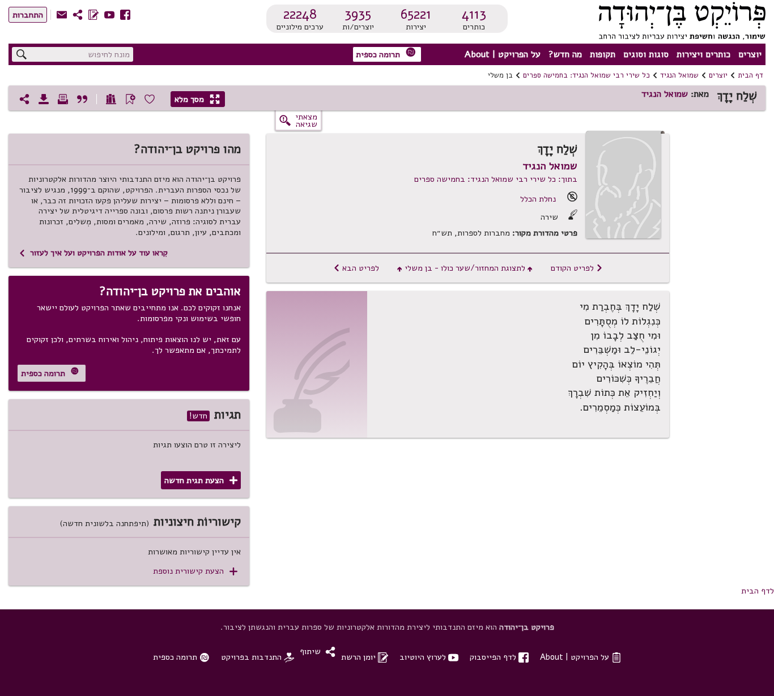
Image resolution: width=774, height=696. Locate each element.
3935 (358, 14)
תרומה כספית (386, 53)
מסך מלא (197, 99)
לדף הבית (757, 590)
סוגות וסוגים (646, 54)
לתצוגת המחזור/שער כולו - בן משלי (465, 268)
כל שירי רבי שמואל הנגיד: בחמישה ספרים (586, 75)
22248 (300, 14)
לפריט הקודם (577, 268)
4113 (474, 14)
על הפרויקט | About (503, 54)
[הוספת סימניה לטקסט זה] (130, 99)
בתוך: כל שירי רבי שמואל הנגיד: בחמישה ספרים (495, 179)
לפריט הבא (356, 268)
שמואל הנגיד (679, 75)
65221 (416, 14)
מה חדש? (565, 54)
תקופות (602, 54)
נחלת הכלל (538, 198)
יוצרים (750, 54)
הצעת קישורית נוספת (195, 571)
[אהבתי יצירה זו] (149, 99)
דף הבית (750, 75)
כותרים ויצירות (703, 54)
